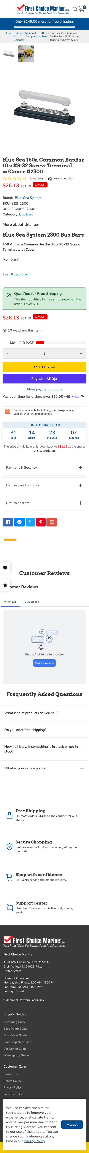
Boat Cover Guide (15, 1035)
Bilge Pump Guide (15, 1029)
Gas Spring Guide (14, 1049)
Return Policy (12, 1081)
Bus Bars (44, 34)
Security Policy (13, 1094)
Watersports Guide (16, 1055)
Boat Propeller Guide (17, 1042)
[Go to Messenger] (19, 522)
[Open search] (75, 9)
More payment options (44, 389)
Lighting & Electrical (18, 36)
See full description (16, 274)
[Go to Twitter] (30, 522)
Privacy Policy (12, 1087)
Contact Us (10, 1074)
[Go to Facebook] (8, 522)
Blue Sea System (28, 197)
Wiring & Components (33, 34)
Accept (72, 1124)
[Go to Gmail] (51, 522)
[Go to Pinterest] (41, 522)
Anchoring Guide (14, 1022)
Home (8, 33)
